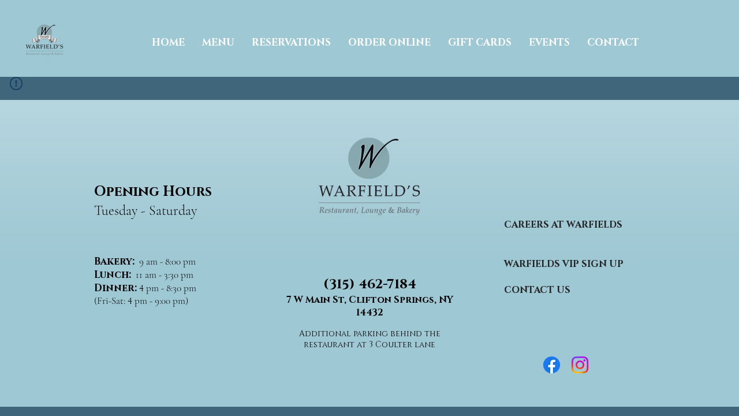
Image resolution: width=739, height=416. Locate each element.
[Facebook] (551, 365)
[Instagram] (580, 365)
